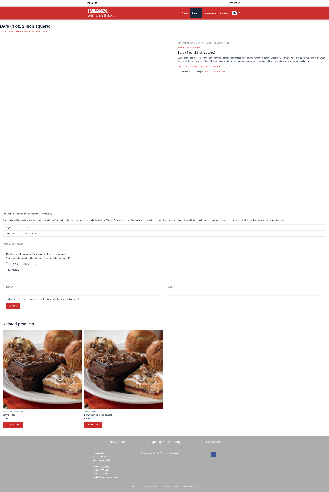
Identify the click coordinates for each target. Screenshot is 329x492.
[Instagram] (96, 3)
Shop (194, 13)
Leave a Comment (8, 31)
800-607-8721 (236, 3)
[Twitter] (92, 3)
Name (9, 287)
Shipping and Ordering (169, 453)
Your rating (13, 263)
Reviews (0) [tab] (46, 214)
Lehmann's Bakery (101, 15)
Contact (224, 13)
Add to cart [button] (93, 425)
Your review (13, 269)
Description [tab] (8, 214)
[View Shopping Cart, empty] (234, 13)
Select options (12, 425)
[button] (198, 13)
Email (171, 287)
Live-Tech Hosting (192, 486)
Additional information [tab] (27, 214)
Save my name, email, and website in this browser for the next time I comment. (43, 299)
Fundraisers (210, 13)
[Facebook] (88, 3)
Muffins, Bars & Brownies (194, 43)
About (185, 13)
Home (180, 43)
